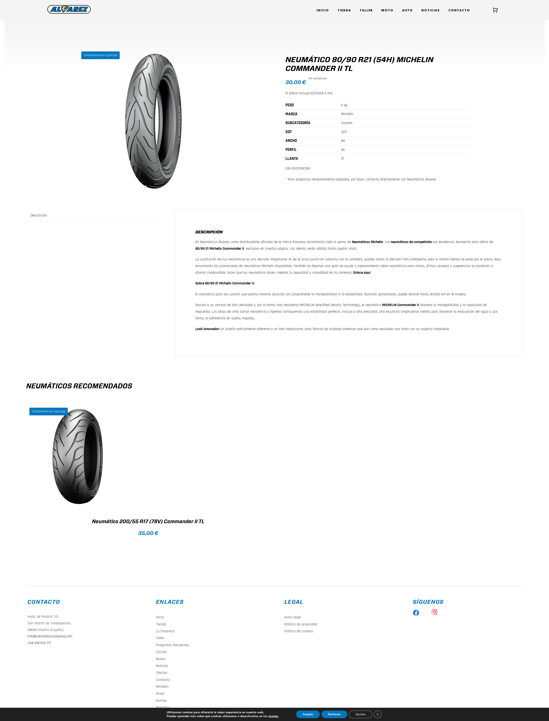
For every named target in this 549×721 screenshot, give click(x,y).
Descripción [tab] (38, 215)
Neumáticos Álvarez (214, 242)
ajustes (273, 716)
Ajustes (360, 714)
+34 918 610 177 (39, 642)
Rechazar (334, 714)
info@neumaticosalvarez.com (49, 636)
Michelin (377, 242)
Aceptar (308, 714)
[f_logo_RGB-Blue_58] (416, 611)
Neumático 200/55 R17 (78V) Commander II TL (148, 521)
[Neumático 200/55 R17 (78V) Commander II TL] (79, 457)
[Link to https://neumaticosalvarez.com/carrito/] (495, 10)
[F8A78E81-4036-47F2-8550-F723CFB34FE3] (153, 122)
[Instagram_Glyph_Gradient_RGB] (434, 611)
